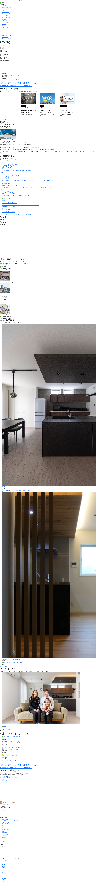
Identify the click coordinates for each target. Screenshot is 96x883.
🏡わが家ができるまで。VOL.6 (9, 760)
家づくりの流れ (5, 12)
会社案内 (4, 25)
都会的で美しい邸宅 (17, 662)
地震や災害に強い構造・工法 (9, 7)
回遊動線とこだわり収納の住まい (10, 487)
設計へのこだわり (6, 10)
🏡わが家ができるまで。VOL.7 (9, 754)
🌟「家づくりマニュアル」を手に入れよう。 (12, 80)
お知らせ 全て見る (4, 763)
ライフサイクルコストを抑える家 (10, 9)
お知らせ (4, 24)
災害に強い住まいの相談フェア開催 (10, 75)
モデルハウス (5, 27)
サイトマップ (5, 860)
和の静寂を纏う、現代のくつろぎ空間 (11, 659)
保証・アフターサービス (8, 13)
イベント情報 (5, 22)
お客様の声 (4, 21)
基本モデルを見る (4, 265)
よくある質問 (5, 15)
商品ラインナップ (6, 17)
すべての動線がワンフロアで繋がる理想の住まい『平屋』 (44, 490)
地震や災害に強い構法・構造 (9, 819)
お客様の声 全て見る (5, 729)
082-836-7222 (4, 776)
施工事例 (4, 19)
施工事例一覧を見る (4, 666)
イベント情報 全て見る (5, 120)
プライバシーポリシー (7, 862)
